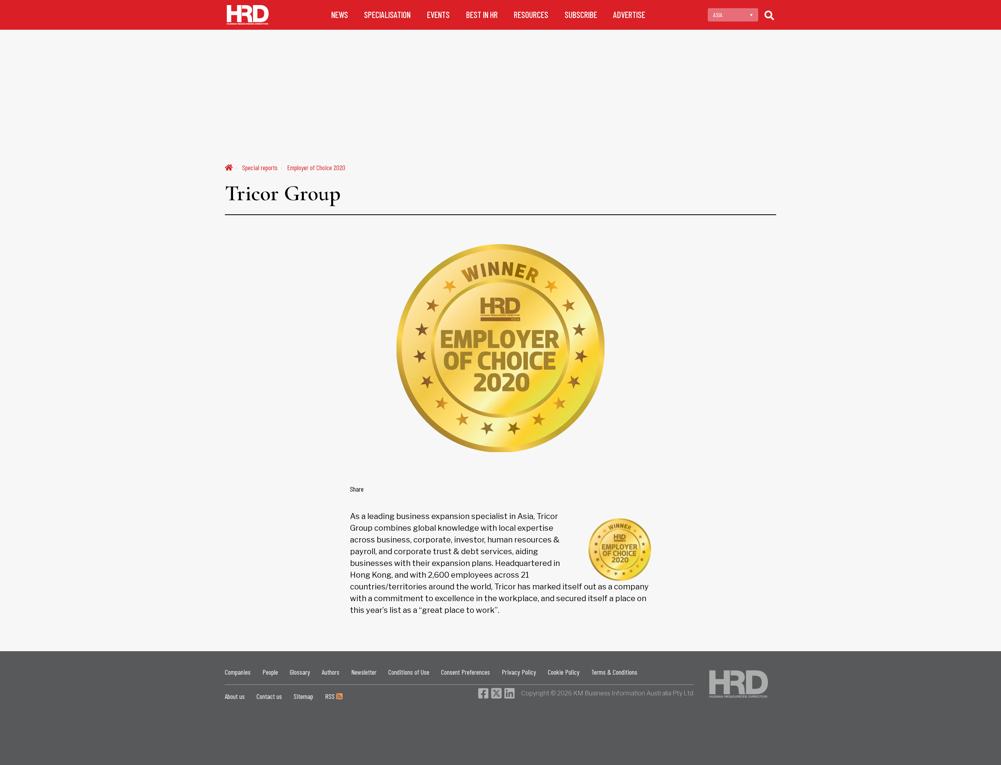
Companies (238, 672)
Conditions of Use (408, 672)
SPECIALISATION (387, 15)
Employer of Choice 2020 (316, 167)
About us (235, 696)
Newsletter (364, 672)
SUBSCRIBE (581, 15)
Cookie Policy (563, 672)
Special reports (260, 167)
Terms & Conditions (614, 672)
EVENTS (438, 15)
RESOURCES (531, 15)
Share (357, 489)
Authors (330, 672)
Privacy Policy (519, 672)
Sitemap (303, 696)
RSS (330, 696)
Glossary (300, 672)
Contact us (269, 696)
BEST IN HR (482, 15)
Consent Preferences (465, 672)
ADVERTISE (629, 15)
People (270, 672)
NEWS (339, 15)
